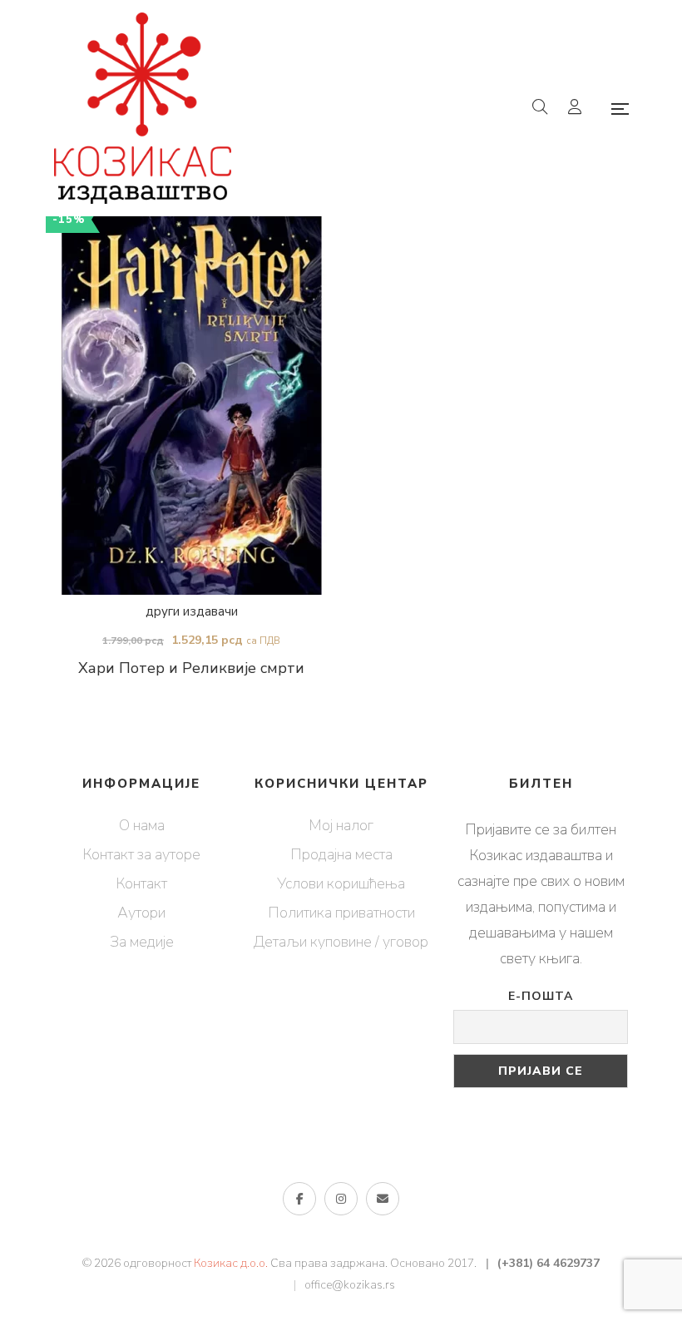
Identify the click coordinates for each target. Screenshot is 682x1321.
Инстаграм (341, 1198)
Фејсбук (299, 1198)
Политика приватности (341, 912)
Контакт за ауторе (141, 854)
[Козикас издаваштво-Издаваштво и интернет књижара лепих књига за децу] (142, 108)
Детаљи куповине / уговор (341, 941)
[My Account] (577, 108)
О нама (142, 825)
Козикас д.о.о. (231, 1263)
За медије (142, 941)
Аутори (141, 912)
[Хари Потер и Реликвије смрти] (191, 402)
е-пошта (382, 1198)
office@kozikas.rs (349, 1285)
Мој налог (341, 825)
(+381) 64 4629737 (548, 1263)
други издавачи (192, 611)
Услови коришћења (341, 883)
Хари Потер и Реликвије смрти (191, 668)
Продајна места (341, 854)
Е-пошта (540, 996)
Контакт (141, 883)
